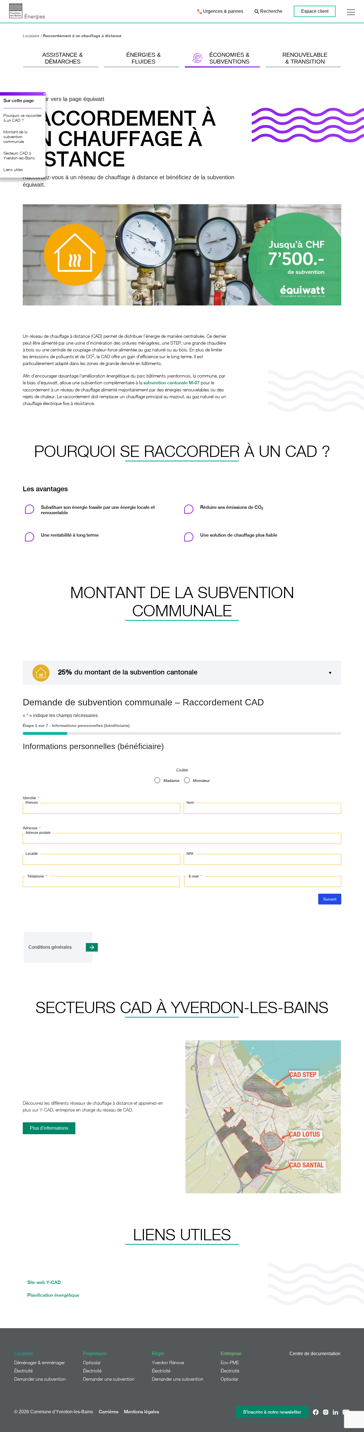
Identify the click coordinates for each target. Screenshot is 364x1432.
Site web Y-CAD (44, 1282)
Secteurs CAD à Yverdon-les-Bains (19, 155)
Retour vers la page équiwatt (68, 99)
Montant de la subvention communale (15, 136)
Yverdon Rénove (168, 1362)
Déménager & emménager (39, 1362)
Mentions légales (141, 1411)
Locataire (31, 35)
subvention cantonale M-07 (171, 382)
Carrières (108, 1411)
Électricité (23, 1370)
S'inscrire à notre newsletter (272, 1412)
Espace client (314, 11)
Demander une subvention (40, 1379)
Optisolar (92, 1362)
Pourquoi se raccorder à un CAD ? (22, 118)
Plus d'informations (49, 1128)
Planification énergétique (53, 1295)
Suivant (329, 899)
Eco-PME (230, 1362)
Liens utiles (13, 169)
